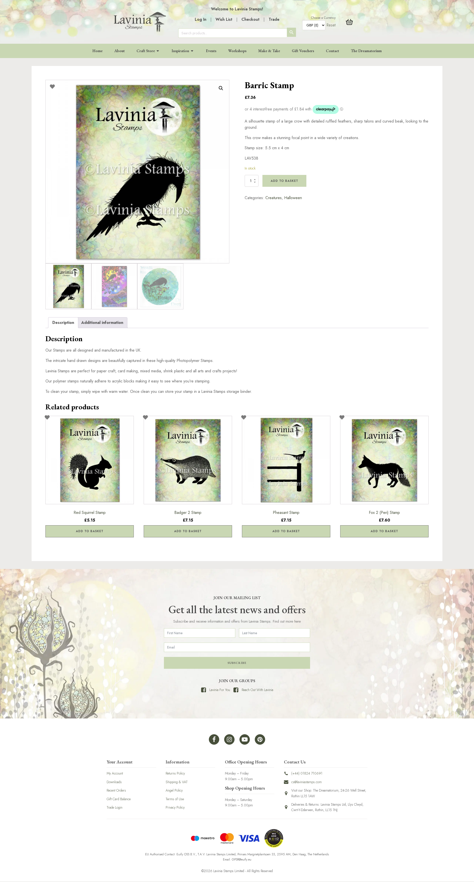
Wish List (224, 19)
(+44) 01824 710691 (306, 773)
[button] (221, 88)
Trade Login (114, 807)
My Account (115, 773)
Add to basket (284, 181)
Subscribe (237, 663)
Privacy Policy (175, 807)
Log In (200, 19)
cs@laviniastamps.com (306, 781)
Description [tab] (63, 322)
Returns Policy (175, 773)
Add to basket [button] (89, 531)
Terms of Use (175, 799)
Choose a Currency (323, 18)
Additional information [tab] (102, 322)
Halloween (293, 198)
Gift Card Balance (119, 799)
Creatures (273, 198)
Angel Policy (174, 790)
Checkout (250, 19)
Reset (331, 25)
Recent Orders (116, 790)
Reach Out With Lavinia (257, 689)
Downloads (114, 781)
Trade (274, 19)
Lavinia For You (219, 689)
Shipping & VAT (177, 781)
